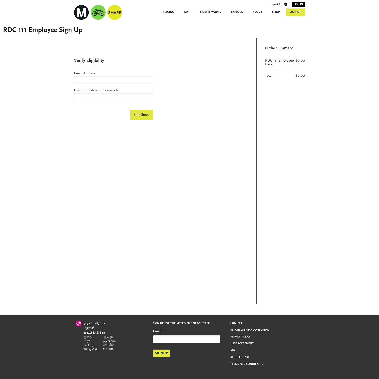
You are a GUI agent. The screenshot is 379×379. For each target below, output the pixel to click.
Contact (236, 323)
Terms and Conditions (246, 364)
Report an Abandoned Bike (249, 330)
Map (187, 12)
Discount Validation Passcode (96, 90)
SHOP (276, 12)
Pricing (168, 12)
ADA (232, 350)
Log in (298, 4)
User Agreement (242, 343)
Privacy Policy (240, 337)
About (257, 12)
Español (275, 4)
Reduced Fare (240, 357)
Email (159, 331)
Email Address (84, 73)
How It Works (210, 12)
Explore (237, 12)
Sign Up (295, 12)
